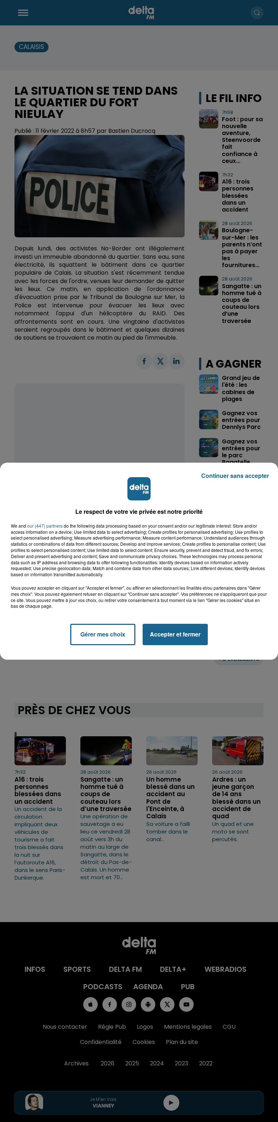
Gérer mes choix (102, 634)
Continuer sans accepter (235, 475)
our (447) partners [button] (45, 526)
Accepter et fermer (175, 634)
